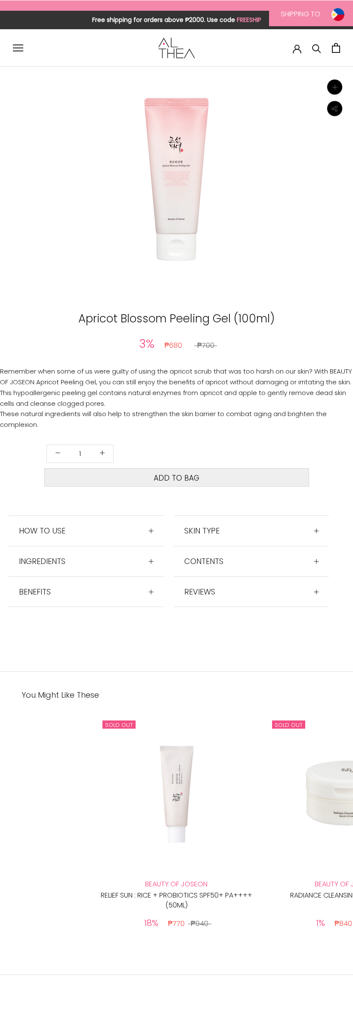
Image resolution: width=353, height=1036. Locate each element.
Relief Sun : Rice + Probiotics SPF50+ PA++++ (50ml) (176, 900)
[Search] (316, 47)
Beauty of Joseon (176, 884)
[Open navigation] (18, 48)
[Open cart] (336, 48)
